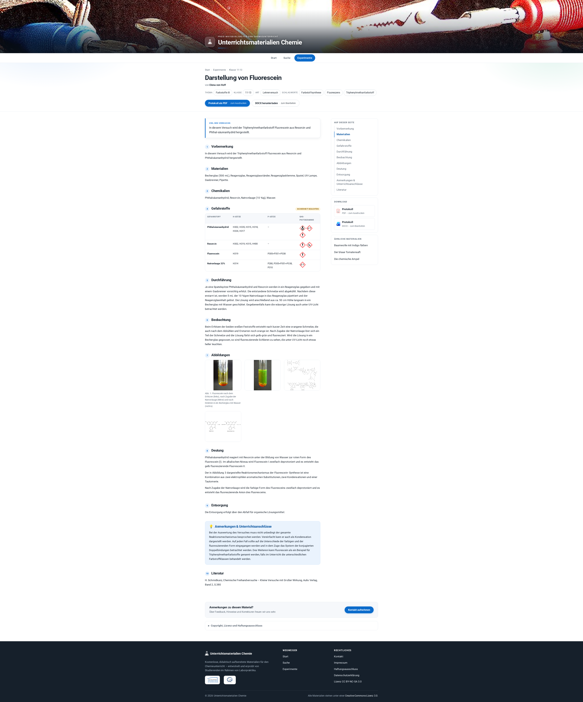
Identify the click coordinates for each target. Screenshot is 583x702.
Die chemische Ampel (346, 258)
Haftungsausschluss (346, 669)
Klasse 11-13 (235, 69)
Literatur (341, 189)
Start (274, 57)
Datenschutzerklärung (346, 675)
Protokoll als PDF (227, 103)
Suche (287, 57)
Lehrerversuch (270, 92)
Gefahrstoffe (344, 145)
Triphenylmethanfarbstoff (360, 92)
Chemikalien (344, 140)
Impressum (340, 662)
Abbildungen (344, 162)
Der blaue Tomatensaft (347, 252)
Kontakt (338, 656)
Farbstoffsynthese (311, 92)
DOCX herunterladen (275, 103)
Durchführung (344, 151)
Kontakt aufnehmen (359, 609)
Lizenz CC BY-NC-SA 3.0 (348, 681)
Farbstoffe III (223, 92)
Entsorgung (343, 174)
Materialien (343, 134)
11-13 (248, 92)
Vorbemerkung (345, 128)
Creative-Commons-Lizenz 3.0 (361, 695)
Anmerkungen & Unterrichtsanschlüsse (350, 182)
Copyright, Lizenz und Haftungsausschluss (236, 625)
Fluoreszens (333, 92)
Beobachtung (344, 157)
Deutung (341, 168)
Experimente (304, 57)
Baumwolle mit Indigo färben (351, 245)
